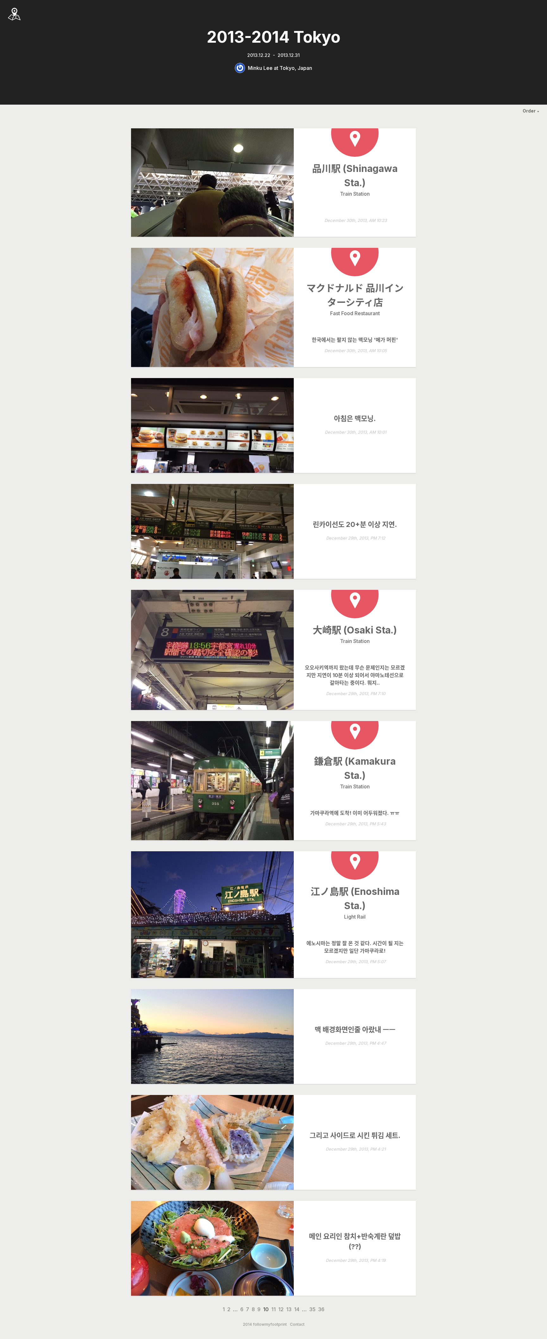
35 (312, 1309)
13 (289, 1309)
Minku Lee (260, 68)
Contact (297, 1324)
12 (281, 1309)
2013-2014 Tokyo (273, 37)
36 (321, 1309)
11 (273, 1309)
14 (296, 1309)
